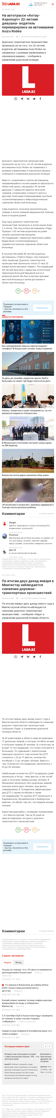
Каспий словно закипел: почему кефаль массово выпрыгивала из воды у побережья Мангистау (27, 1003)
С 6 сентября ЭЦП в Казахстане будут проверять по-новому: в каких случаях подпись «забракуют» (27, 1018)
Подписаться (42, 308)
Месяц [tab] (18, 962)
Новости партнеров (12, 317)
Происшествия (8, 37)
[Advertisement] (28, 129)
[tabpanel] (28, 1003)
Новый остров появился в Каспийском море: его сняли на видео (27, 1032)
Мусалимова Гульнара (38, 37)
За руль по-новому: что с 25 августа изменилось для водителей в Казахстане (27, 972)
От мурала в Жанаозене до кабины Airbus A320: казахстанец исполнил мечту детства (25, 988)
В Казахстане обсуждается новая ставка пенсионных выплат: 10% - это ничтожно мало (22, 1056)
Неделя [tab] (7, 962)
